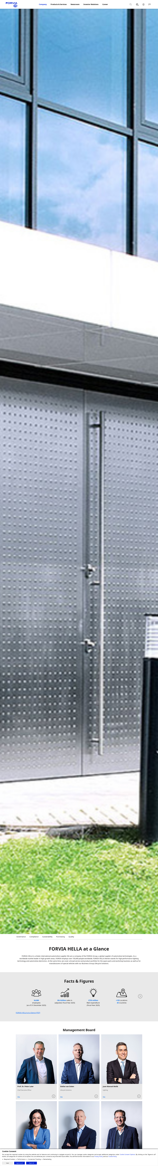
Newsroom (75, 4)
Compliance (34, 937)
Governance (21, 937)
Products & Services (59, 4)
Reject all (31, 1163)
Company (43, 4)
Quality (71, 937)
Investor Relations (90, 4)
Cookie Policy (112, 1156)
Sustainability (47, 937)
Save (7, 1163)
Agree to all (19, 1163)
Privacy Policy (98, 1156)
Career (105, 4)
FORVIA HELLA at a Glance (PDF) (28, 1013)
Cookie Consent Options (127, 1154)
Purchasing (60, 937)
